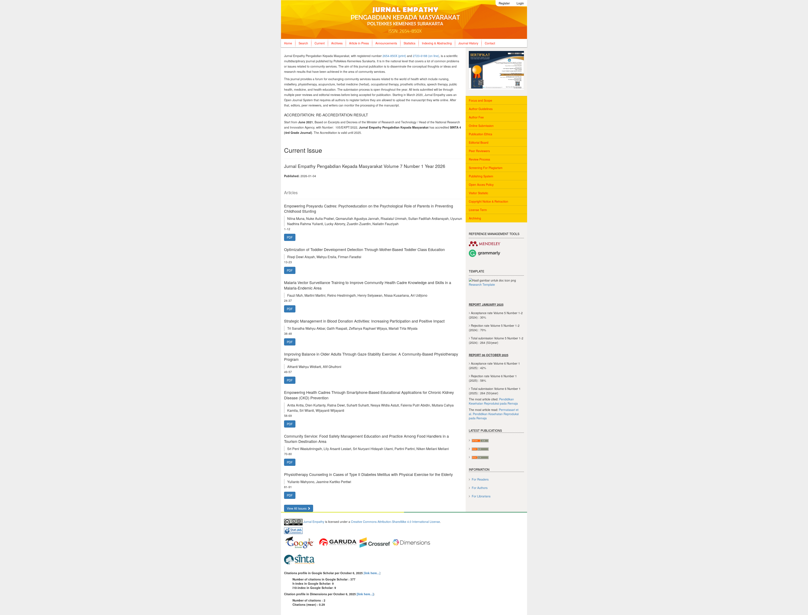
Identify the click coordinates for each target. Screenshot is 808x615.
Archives (337, 43)
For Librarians (481, 496)
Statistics (409, 43)
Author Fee (476, 117)
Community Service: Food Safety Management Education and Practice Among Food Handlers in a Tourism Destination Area (366, 438)
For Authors (480, 488)
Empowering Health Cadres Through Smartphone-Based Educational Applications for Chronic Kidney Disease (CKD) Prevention (369, 394)
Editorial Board (478, 142)
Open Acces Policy (481, 184)
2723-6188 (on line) (426, 56)
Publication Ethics (480, 134)
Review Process (479, 159)
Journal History (468, 43)
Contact (490, 43)
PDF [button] (290, 237)
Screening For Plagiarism (485, 168)
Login (520, 3)
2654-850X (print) (394, 56)
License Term (478, 210)
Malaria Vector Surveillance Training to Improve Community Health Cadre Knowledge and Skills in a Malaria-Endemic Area (367, 285)
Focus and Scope (480, 100)
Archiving (475, 218)
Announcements (386, 43)
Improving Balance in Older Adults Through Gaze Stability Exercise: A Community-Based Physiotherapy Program (371, 356)
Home (288, 43)
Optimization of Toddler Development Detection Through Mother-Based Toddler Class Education (364, 249)
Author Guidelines (481, 109)
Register (504, 3)
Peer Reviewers (479, 151)
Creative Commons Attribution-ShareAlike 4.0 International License (395, 522)
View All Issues (297, 508)
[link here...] (365, 594)
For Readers (480, 479)
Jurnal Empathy (313, 522)
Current (320, 43)
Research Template (482, 284)
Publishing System (481, 176)
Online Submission (481, 126)
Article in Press (359, 43)
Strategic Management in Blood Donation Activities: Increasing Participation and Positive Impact (364, 321)
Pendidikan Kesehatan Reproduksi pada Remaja (493, 401)
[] (371, 573)
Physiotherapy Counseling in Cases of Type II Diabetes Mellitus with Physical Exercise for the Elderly (368, 474)
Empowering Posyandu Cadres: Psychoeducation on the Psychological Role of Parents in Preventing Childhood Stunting (368, 208)
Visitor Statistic (478, 193)
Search (303, 43)
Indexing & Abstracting (437, 43)
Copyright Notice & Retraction (488, 201)
